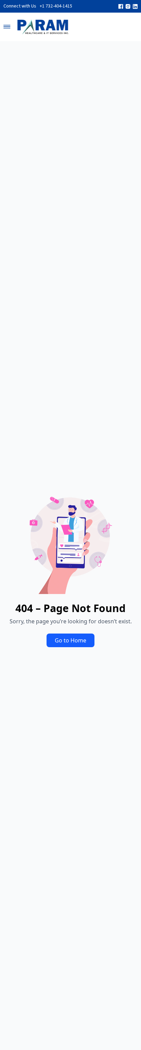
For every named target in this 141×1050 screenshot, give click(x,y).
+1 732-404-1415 (56, 6)
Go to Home (70, 640)
